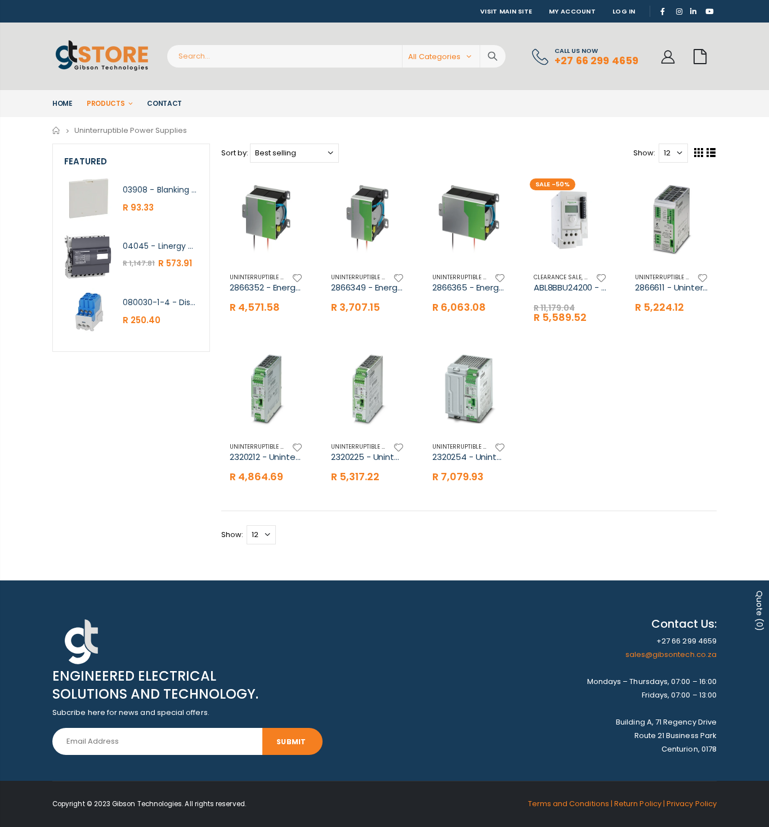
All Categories (434, 56)
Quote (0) (759, 611)
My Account (572, 11)
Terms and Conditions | (571, 803)
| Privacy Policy (690, 803)
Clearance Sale (558, 277)
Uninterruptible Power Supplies (279, 277)
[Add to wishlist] (297, 277)
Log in (624, 11)
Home (56, 130)
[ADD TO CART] (597, 192)
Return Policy (638, 803)
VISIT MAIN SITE (506, 11)
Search (493, 56)
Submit (291, 741)
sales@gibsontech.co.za (671, 654)
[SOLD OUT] (293, 192)
